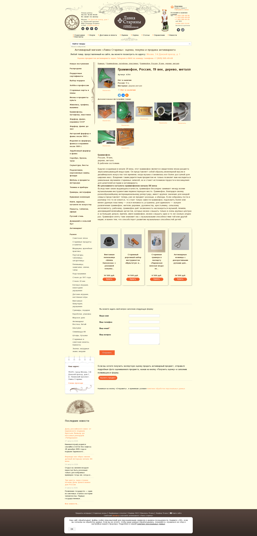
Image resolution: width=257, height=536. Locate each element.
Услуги (92, 35)
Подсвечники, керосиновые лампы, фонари (80, 173)
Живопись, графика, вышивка (79, 106)
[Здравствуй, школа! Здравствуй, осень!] (167, 21)
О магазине (79, 35)
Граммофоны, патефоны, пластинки (80, 113)
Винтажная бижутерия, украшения (78, 304)
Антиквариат (76, 228)
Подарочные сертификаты (76, 75)
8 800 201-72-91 (182, 23)
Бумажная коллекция (80, 197)
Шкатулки (77, 328)
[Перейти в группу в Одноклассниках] (87, 28)
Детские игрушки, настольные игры (81, 295)
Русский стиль (76, 216)
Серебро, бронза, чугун (78, 159)
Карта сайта (177, 513)
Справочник (159, 35)
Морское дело (79, 317)
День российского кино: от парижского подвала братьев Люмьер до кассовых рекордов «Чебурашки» (78, 433)
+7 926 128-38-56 (182, 15)
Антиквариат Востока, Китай (79, 323)
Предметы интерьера (83, 513)
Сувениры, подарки (81, 310)
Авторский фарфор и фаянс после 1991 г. (80, 135)
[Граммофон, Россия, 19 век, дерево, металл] (106, 78)
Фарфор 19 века (162, 513)
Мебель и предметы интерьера (80, 181)
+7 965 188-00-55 (182, 19)
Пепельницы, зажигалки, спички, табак (81, 267)
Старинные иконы (100, 513)
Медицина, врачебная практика (82, 250)
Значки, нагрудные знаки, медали (81, 350)
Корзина (178, 6)
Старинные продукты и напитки (82, 243)
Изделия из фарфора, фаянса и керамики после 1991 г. (80, 143)
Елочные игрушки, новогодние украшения (80, 288)
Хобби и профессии (79, 85)
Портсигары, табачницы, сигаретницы (78, 258)
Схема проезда (75, 383)
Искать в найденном (78, 46)
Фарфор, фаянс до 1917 (79, 128)
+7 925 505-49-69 (182, 17)
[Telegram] (119, 95)
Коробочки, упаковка (82, 314)
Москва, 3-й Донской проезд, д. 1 (163, 54)
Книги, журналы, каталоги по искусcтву (80, 203)
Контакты (78, 37)
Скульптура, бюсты (79, 165)
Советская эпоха (80, 238)
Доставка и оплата (108, 35)
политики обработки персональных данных (166, 388)
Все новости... (72, 503)
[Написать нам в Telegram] (173, 28)
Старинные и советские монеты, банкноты (81, 342)
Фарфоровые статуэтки (118, 513)
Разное (73, 234)
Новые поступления (79, 63)
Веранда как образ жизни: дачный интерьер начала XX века (78, 459)
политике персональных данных (151, 524)
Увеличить (106, 90)
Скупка (136, 35)
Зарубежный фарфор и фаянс (80, 152)
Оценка (124, 35)
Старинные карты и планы (79, 91)
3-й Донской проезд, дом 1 (98, 19)
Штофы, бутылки (80, 335)
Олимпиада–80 (79, 331)
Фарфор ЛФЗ (133, 513)
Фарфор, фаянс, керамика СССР (78, 120)
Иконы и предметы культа (79, 99)
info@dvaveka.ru (93, 25)
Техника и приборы (79, 187)
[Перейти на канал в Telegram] (96, 28)
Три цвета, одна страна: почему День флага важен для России (77, 482)
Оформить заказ (182, 10)
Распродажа (76, 68)
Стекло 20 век (79, 281)
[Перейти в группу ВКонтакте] (82, 28)
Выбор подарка (77, 80)
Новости (173, 35)
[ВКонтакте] (123, 95)
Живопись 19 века (147, 513)
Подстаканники (79, 273)
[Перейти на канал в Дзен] (91, 28)
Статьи (146, 35)
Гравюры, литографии (80, 192)
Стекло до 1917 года (82, 277)
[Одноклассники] (126, 95)
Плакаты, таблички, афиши (79, 210)
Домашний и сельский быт (80, 222)
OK (72, 529)
